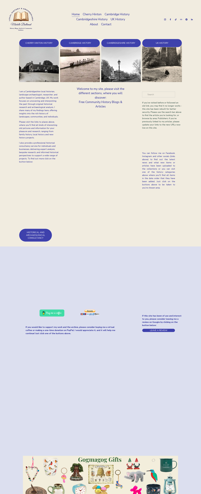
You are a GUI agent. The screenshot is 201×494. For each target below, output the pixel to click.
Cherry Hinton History (38, 43)
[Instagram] (165, 19)
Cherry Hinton (92, 14)
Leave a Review (158, 330)
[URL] (181, 19)
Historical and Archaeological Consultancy (35, 235)
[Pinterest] (186, 19)
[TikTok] (176, 19)
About (94, 24)
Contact (106, 24)
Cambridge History (117, 14)
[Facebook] (170, 19)
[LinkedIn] (192, 19)
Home (76, 14)
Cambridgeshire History (92, 19)
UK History (118, 19)
